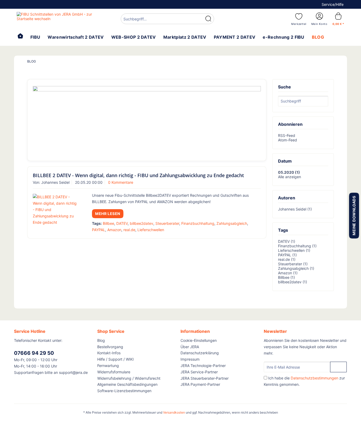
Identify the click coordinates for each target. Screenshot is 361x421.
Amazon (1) (288, 273)
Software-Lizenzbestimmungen (124, 390)
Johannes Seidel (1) (295, 209)
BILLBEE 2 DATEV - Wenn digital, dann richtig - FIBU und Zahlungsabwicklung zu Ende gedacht (138, 175)
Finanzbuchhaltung (197, 223)
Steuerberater (167, 223)
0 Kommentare (120, 182)
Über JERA (190, 346)
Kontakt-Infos (109, 353)
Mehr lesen (107, 213)
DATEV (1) (286, 241)
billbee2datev (141, 223)
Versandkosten (174, 412)
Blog (101, 340)
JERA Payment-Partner (200, 384)
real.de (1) (286, 259)
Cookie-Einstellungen (199, 340)
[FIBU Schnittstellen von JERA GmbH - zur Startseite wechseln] (56, 18)
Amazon (114, 229)
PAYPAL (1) (287, 255)
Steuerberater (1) (293, 264)
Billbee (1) (286, 277)
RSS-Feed (286, 135)
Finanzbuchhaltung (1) (297, 246)
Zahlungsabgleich (231, 223)
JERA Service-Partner (199, 372)
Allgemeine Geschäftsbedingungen (127, 384)
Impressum (190, 359)
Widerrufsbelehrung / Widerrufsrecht (128, 378)
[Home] (20, 36)
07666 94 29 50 (34, 353)
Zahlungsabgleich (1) (296, 268)
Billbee (108, 223)
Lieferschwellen (150, 229)
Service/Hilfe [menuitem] (333, 4)
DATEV (122, 223)
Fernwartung (108, 365)
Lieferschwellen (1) (294, 250)
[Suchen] (208, 19)
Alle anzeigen (289, 176)
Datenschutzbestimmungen (314, 378)
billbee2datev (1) (292, 282)
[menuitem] (167, 19)
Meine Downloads (353, 215)
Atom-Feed (287, 140)
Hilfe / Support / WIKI (115, 359)
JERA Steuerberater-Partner (205, 378)
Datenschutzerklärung (200, 353)
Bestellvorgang (110, 346)
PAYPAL (98, 229)
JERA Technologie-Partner (203, 365)
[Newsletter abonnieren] (338, 367)
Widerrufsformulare (113, 372)
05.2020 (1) (289, 172)
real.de (129, 229)
